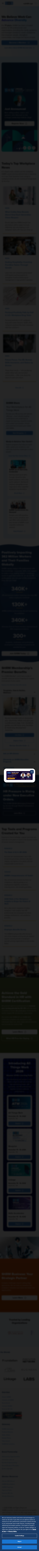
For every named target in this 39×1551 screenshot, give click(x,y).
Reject (19, 1541)
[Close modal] (32, 772)
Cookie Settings (19, 1535)
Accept (20, 1547)
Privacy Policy (12, 1531)
